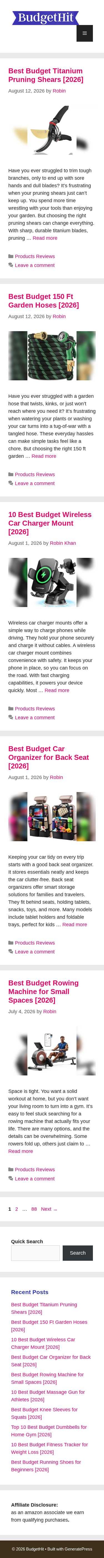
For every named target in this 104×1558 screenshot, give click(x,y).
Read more (45, 238)
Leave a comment (35, 265)
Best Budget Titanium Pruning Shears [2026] (45, 75)
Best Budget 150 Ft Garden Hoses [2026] (43, 300)
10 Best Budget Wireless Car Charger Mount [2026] (50, 523)
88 (34, 1209)
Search (78, 1253)
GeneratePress (78, 1549)
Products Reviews (35, 256)
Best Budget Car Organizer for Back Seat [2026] (48, 757)
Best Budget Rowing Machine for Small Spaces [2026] (43, 991)
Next (49, 1209)
